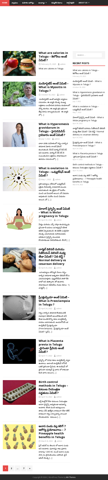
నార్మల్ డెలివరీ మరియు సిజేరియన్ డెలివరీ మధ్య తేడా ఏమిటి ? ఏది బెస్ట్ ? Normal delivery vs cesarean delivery (52, 256)
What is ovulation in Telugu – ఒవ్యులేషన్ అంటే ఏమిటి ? (54, 171)
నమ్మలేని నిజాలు (56, 3)
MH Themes (71, 477)
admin (63, 64)
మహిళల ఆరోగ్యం (28, 3)
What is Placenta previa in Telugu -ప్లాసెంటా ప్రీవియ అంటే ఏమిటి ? (51, 346)
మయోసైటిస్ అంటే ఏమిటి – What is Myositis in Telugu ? (53, 87)
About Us (83, 3)
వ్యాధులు (15, 3)
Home (4, 3)
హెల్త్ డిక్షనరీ (70, 3)
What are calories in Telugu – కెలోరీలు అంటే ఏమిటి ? (53, 56)
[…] (42, 114)
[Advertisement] (54, 30)
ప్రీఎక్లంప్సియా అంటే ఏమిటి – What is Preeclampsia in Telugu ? (54, 300)
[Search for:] (89, 55)
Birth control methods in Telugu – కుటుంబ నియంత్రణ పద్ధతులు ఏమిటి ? (53, 387)
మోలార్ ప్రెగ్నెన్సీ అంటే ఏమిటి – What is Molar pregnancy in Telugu (54, 212)
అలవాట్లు (41, 3)
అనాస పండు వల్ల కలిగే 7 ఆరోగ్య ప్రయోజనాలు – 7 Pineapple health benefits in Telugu (52, 431)
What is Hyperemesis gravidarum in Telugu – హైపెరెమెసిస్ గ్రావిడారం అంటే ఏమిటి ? (54, 129)
